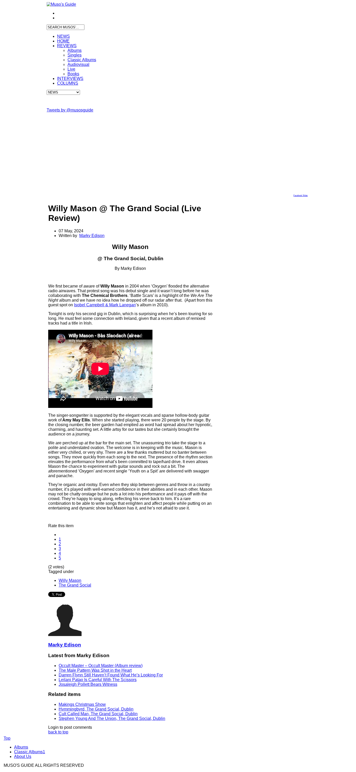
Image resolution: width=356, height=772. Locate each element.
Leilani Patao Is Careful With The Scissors (98, 679)
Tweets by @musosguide (70, 110)
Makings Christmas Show (82, 704)
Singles (74, 55)
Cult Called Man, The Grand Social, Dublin (98, 714)
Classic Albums (81, 60)
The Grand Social (75, 585)
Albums (74, 50)
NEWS (63, 36)
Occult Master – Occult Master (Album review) (101, 665)
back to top (58, 732)
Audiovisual (78, 64)
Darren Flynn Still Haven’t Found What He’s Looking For (111, 675)
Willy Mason (70, 580)
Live (71, 69)
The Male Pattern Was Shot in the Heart (95, 670)
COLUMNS (67, 83)
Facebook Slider (300, 195)
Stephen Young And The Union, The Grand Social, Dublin (112, 718)
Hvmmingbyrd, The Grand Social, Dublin (96, 709)
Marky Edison (92, 235)
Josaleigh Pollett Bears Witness (88, 684)
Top (7, 738)
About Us (22, 756)
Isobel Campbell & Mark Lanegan (105, 305)
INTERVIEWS (70, 78)
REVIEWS (67, 45)
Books (73, 74)
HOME (63, 41)
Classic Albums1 (29, 752)
